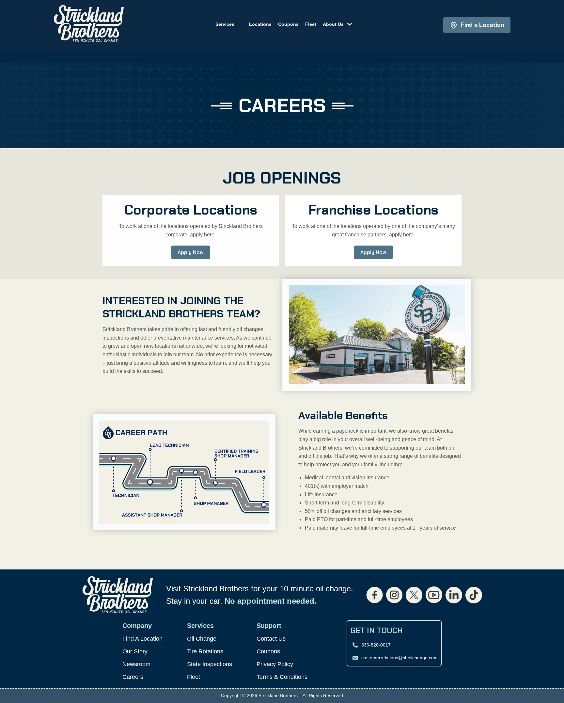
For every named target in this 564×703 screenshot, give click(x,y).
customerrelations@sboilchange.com (399, 657)
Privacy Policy (275, 664)
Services (224, 24)
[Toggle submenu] (347, 23)
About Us (333, 24)
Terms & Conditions (282, 677)
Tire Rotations (205, 651)
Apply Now (191, 252)
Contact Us (271, 638)
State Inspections (209, 664)
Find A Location (142, 638)
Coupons (288, 24)
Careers (132, 677)
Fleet (310, 24)
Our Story (135, 651)
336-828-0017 (376, 644)
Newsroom (136, 664)
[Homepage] (89, 25)
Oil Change (201, 638)
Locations (260, 24)
